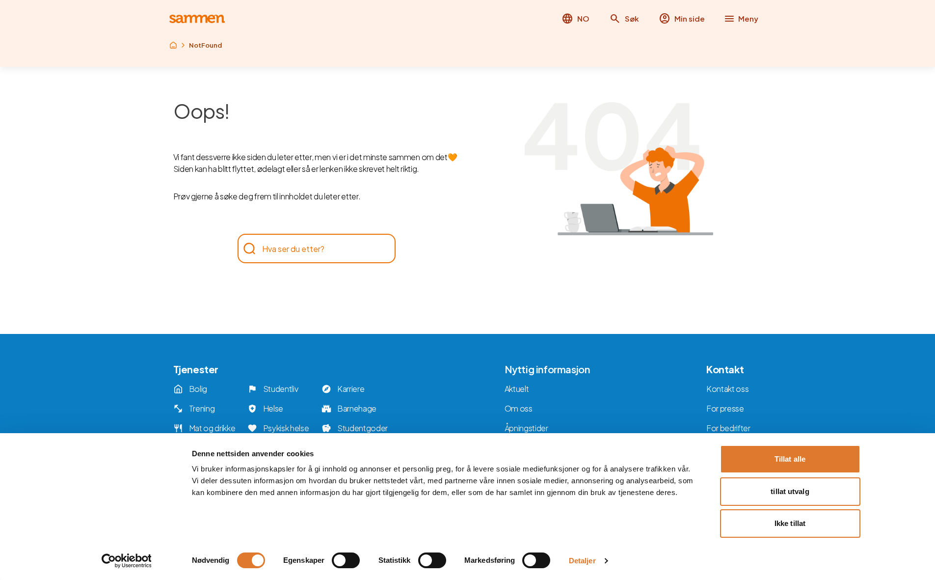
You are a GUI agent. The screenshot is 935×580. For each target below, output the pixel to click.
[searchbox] (311, 248)
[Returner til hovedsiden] (197, 19)
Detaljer (582, 560)
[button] (624, 19)
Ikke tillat (790, 523)
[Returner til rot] (173, 45)
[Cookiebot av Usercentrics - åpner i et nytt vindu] (126, 560)
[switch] (346, 560)
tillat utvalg (790, 491)
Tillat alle (790, 459)
